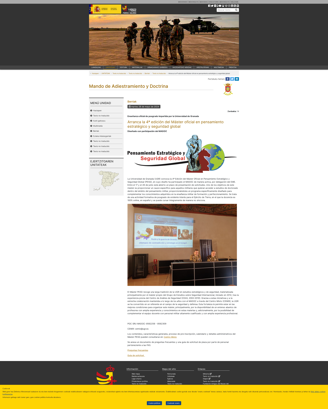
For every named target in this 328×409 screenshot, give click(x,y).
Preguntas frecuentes (137, 350)
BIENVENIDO (182, 2)
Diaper (205, 379)
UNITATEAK (110, 67)
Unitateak (171, 376)
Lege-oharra (136, 379)
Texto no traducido (119, 73)
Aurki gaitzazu (98, 121)
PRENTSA (233, 67)
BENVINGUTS (193, 2)
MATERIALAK (137, 67)
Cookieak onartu (173, 403)
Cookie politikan (154, 403)
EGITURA (123, 67)
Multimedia (97, 126)
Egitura (170, 379)
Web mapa (136, 374)
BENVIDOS (203, 2)
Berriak (147, 73)
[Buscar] (236, 10)
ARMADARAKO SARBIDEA (157, 67)
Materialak (171, 381)
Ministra (206, 374)
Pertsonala (171, 374)
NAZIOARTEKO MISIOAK (182, 67)
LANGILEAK (96, 67)
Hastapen (95, 73)
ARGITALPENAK (203, 67)
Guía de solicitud (136, 355)
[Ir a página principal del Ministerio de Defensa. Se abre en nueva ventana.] (105, 9)
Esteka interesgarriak (101, 136)
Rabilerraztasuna (138, 376)
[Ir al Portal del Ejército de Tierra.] (132, 9)
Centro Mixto (170, 337)
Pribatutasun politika (140, 381)
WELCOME (234, 2)
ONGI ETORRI (213, 2)
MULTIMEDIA (219, 67)
